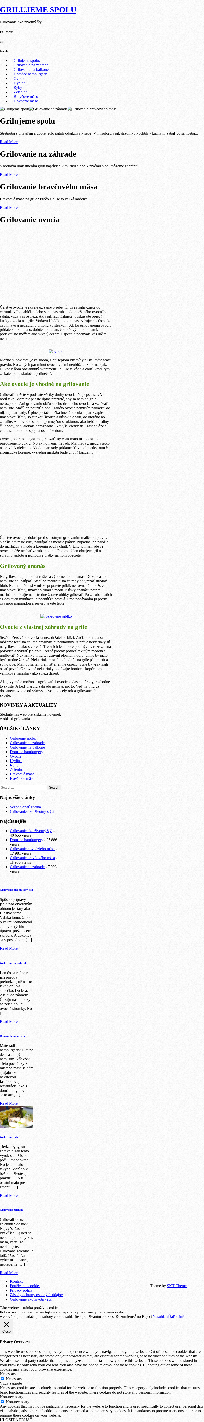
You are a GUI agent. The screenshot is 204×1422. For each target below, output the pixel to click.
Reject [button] (147, 1316)
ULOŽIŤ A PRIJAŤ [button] (16, 1420)
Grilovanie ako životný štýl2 (32, 811)
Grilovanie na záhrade (31, 65)
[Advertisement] (56, 264)
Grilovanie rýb (9, 1136)
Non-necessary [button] (11, 1397)
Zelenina (20, 92)
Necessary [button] (8, 1374)
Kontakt (16, 1281)
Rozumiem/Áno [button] (128, 1316)
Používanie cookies (25, 1286)
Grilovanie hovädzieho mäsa (32, 849)
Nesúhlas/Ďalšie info (169, 1316)
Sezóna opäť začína (25, 807)
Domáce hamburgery (30, 74)
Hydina (19, 83)
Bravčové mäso (26, 96)
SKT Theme (177, 1286)
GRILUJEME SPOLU (38, 9)
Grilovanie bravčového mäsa (32, 858)
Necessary (14, 1379)
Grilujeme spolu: (27, 60)
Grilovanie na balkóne (31, 69)
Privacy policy (21, 1290)
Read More (9, 142)
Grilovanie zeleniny (11, 1209)
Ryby (18, 87)
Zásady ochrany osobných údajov (36, 1295)
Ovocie (19, 78)
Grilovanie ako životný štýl (31, 831)
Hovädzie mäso (26, 101)
